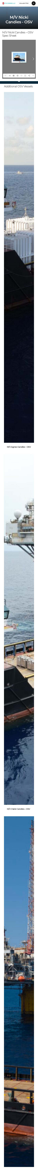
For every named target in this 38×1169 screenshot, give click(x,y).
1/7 (5, 75)
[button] (34, 3)
